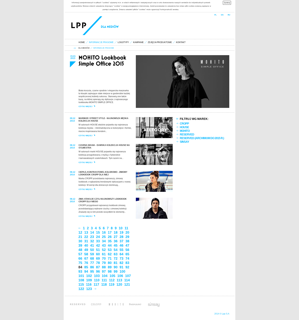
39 (80, 245)
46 (121, 245)
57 (80, 254)
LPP (79, 25)
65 (127, 254)
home (82, 42)
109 (89, 280)
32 (92, 241)
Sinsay (184, 141)
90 (115, 267)
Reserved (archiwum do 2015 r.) (202, 138)
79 (104, 262)
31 (86, 241)
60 (98, 254)
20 (127, 232)
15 (98, 232)
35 (110, 241)
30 (80, 241)
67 (86, 258)
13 (86, 232)
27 (115, 236)
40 (86, 245)
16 (104, 232)
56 (127, 249)
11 (126, 228)
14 (92, 232)
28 (121, 236)
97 (104, 271)
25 (104, 236)
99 (115, 271)
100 (122, 271)
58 (86, 254)
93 (80, 271)
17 (110, 232)
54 (115, 249)
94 (86, 271)
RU (229, 15)
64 (121, 254)
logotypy (123, 42)
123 (89, 289)
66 (80, 258)
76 (86, 262)
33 (98, 241)
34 (104, 241)
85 (86, 267)
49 (86, 249)
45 (115, 245)
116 (89, 284)
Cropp (184, 123)
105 (112, 276)
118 (104, 284)
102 (89, 276)
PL (215, 15)
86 (92, 267)
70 (104, 258)
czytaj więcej (85, 106)
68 (92, 258)
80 (110, 262)
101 (81, 276)
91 (121, 267)
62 (110, 254)
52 (104, 249)
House (184, 127)
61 (104, 254)
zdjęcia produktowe (160, 42)
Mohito (185, 130)
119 (111, 284)
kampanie (138, 42)
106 (120, 276)
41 (92, 245)
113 (119, 280)
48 (80, 249)
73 (121, 258)
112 (112, 280)
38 (127, 241)
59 (92, 254)
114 (127, 280)
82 (121, 262)
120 (119, 284)
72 (115, 258)
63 (115, 254)
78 (98, 262)
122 (81, 289)
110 (96, 280)
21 (80, 236)
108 (81, 280)
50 (92, 249)
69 (98, 258)
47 (127, 245)
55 (121, 249)
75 (80, 262)
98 (110, 271)
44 (110, 245)
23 (92, 236)
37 (121, 241)
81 (115, 262)
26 (110, 236)
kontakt (180, 42)
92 (127, 267)
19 (121, 232)
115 (81, 284)
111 (104, 280)
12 (80, 232)
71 (110, 258)
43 (104, 245)
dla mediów (83, 48)
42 (98, 245)
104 (104, 276)
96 (98, 271)
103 (97, 276)
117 (96, 284)
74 (127, 258)
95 (92, 271)
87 (98, 267)
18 (115, 232)
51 (98, 249)
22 (86, 236)
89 (110, 267)
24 (98, 236)
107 (128, 276)
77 (92, 262)
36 (115, 241)
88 (104, 267)
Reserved (187, 134)
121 (127, 284)
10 (121, 228)
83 (127, 262)
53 (110, 249)
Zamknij (227, 3)
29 (127, 236)
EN (222, 15)
